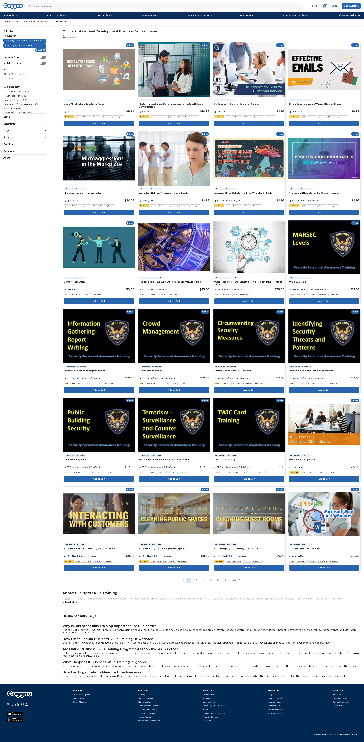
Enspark (145, 111)
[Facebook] (12, 704)
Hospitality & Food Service (214, 706)
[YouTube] (22, 704)
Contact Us (338, 706)
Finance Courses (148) (16, 100)
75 (234, 580)
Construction (208, 695)
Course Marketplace (81, 695)
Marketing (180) (13, 108)
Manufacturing (209, 702)
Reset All (40, 50)
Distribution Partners (342, 698)
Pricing (313, 5)
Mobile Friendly (22, 63)
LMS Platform (78, 698)
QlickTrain (221, 111)
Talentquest (72, 289)
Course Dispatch (80, 702)
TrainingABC (148, 200)
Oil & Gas (207, 720)
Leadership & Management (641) (22, 104)
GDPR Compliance (276, 709)
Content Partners (340, 702)
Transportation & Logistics (214, 713)
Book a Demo (351, 5)
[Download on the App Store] (21, 714)
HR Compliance (10, 15)
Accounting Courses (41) (17, 91)
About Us (337, 695)
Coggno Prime (22, 57)
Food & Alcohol (247, 15)
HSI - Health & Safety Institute (231, 200)
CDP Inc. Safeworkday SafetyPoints (309, 289)
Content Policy (274, 706)
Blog (270, 695)
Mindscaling (297, 467)
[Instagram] (26, 704)
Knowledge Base (275, 713)
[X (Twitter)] (8, 704)
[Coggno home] (13, 6)
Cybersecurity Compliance (295, 15)
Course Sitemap (275, 698)
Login (335, 5)
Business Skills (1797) (15, 96)
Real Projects (73, 111)
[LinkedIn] (17, 704)
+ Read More (70, 602)
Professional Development (348, 15)
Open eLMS (72, 200)
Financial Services (210, 717)
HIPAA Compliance (103, 15)
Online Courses (10, 21)
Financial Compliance (56, 15)
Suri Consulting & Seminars (154, 289)
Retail (205, 709)
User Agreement (275, 702)
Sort (6, 69)
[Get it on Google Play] (21, 720)
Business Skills (60, 21)
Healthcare (207, 698)
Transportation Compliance (199, 15)
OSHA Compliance (149, 15)
